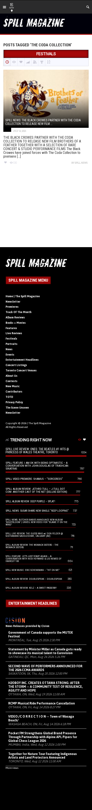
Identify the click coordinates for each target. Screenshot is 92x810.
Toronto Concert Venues (21, 370)
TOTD (9, 397)
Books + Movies (16, 322)
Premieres (12, 306)
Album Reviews (15, 317)
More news (12, 767)
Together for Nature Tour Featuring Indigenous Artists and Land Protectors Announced (42, 755)
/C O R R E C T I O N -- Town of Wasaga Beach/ (41, 718)
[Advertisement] (46, 210)
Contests (11, 381)
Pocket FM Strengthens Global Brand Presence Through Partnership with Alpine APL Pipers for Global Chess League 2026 (42, 737)
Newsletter (13, 301)
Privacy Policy (14, 402)
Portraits (11, 344)
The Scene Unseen (17, 407)
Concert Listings (16, 365)
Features (11, 328)
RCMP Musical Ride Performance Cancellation (41, 703)
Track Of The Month (18, 312)
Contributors (14, 391)
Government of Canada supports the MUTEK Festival (40, 634)
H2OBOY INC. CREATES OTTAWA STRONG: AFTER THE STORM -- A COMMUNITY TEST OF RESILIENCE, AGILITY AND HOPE (45, 686)
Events (10, 354)
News (9, 349)
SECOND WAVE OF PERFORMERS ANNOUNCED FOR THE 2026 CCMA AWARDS (45, 668)
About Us (11, 375)
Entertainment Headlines (22, 359)
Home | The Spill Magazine (23, 296)
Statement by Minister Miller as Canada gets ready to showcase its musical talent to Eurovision (45, 651)
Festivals (11, 338)
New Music (12, 386)
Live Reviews (14, 333)
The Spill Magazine (39, 423)
